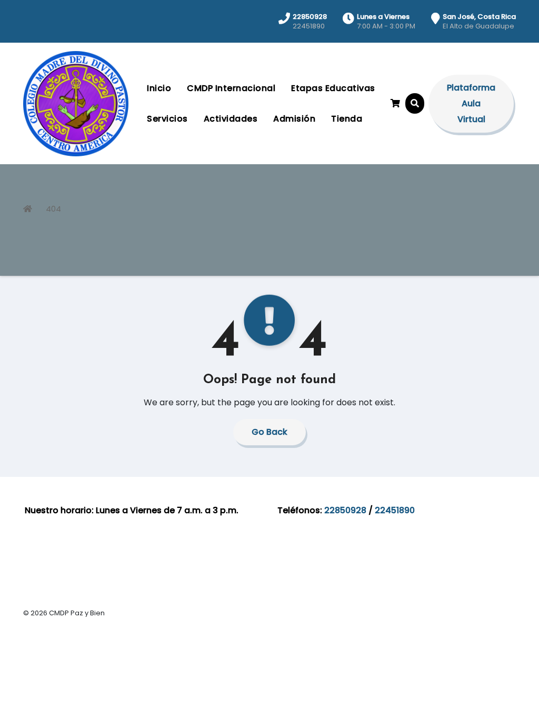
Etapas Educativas (333, 88)
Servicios (167, 119)
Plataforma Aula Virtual (471, 103)
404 (53, 208)
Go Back (269, 432)
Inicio (159, 88)
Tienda (346, 119)
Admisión (294, 119)
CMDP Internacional (231, 88)
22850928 (345, 510)
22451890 (395, 510)
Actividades (231, 119)
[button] (414, 103)
